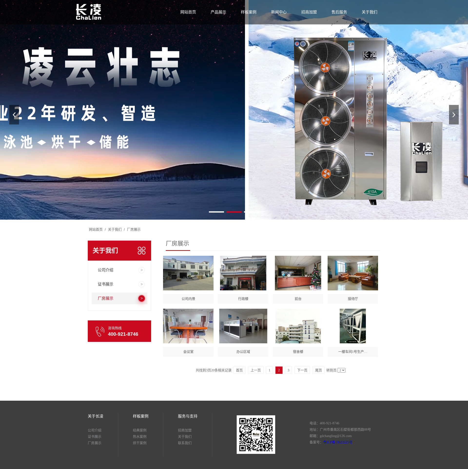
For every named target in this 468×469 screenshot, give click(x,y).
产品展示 (218, 12)
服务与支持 (187, 416)
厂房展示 (133, 229)
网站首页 (188, 12)
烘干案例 (139, 443)
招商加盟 (309, 12)
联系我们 (185, 443)
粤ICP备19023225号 (337, 442)
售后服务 (339, 12)
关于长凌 (95, 416)
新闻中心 (279, 12)
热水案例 (139, 436)
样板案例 (248, 12)
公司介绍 (94, 430)
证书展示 (94, 436)
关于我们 (369, 12)
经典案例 (139, 430)
